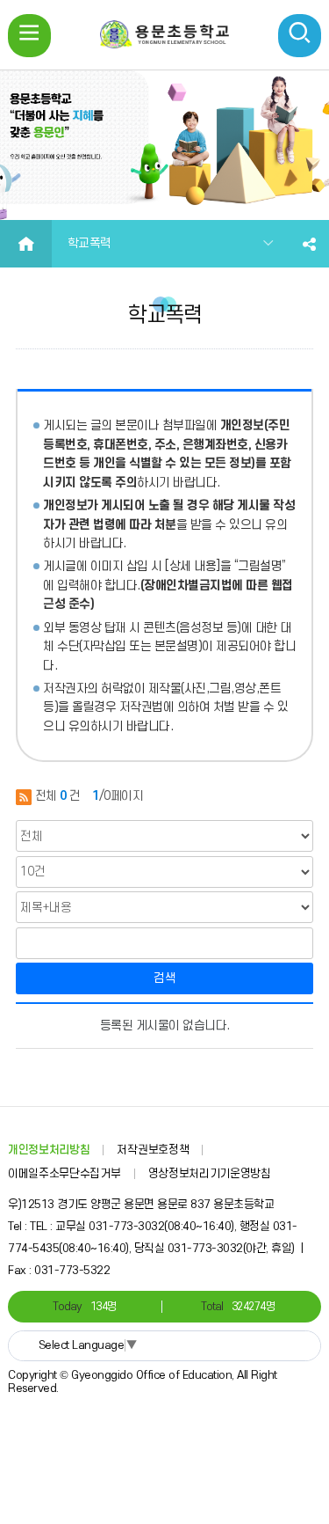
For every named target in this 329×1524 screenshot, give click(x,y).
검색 (165, 978)
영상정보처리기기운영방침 (209, 1174)
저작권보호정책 (153, 1150)
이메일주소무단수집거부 (64, 1174)
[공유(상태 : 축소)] (309, 243)
